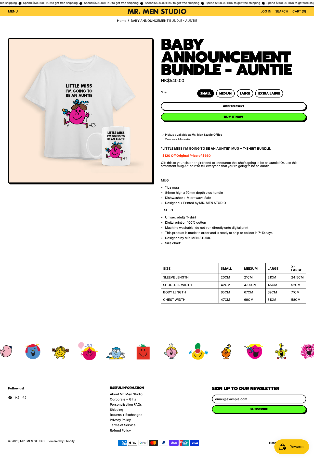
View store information (178, 139)
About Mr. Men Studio (126, 394)
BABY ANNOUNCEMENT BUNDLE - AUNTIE (164, 20)
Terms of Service (123, 425)
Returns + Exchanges (126, 415)
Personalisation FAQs (126, 404)
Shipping (116, 409)
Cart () (299, 12)
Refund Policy (120, 430)
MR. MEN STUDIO (32, 441)
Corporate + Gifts (123, 399)
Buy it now (233, 117)
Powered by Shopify (61, 441)
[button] (281, 11)
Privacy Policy (120, 420)
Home (121, 20)
